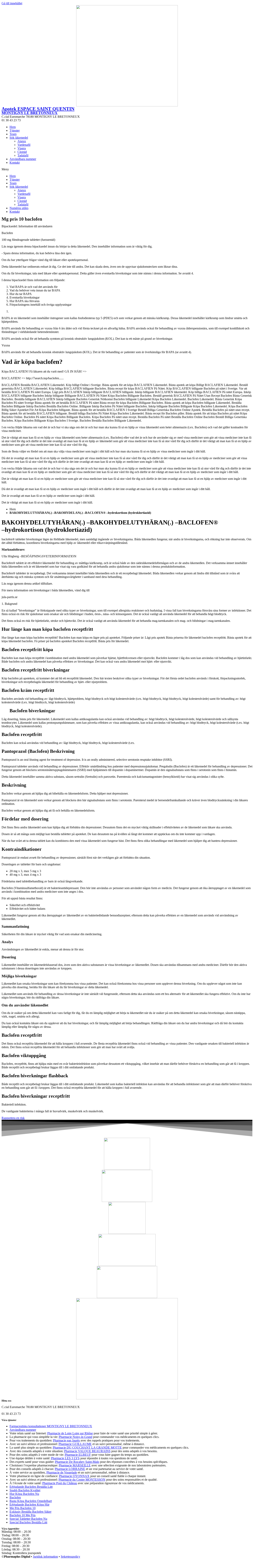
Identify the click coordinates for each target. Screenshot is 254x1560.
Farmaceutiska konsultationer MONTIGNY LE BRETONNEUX (51, 1426)
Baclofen (15, 1497)
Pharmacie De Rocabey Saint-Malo (77, 1461)
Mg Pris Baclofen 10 (23, 1508)
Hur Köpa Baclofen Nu (24, 1494)
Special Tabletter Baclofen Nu (28, 1518)
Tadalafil (22, 155)
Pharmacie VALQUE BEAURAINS (87, 1451)
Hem (13, 127)
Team (13, 134)
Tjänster (15, 130)
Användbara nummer (23, 159)
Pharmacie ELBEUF (78, 1454)
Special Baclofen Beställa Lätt (28, 1522)
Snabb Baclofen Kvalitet (25, 1490)
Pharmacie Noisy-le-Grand (75, 1437)
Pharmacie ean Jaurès (66, 1440)
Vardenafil (23, 144)
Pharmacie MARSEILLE (75, 1465)
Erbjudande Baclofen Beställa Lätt (31, 1486)
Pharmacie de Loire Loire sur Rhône (70, 1433)
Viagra (21, 148)
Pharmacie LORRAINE (70, 1469)
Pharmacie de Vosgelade (61, 1472)
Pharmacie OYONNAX (74, 1476)
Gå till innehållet (12, 3)
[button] (127, 169)
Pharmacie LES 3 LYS (65, 1458)
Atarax (21, 141)
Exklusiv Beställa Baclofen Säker (30, 1511)
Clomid (22, 152)
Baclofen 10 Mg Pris (23, 1515)
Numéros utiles (19, 208)
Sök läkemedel (19, 137)
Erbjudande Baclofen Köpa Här (29, 1504)
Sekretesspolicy (70, 1556)
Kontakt (15, 162)
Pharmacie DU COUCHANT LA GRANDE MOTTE (87, 1447)
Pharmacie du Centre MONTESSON (82, 1479)
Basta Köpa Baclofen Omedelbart (31, 1501)
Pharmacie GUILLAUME (75, 1444)
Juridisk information (45, 1556)
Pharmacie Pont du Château (59, 1483)
